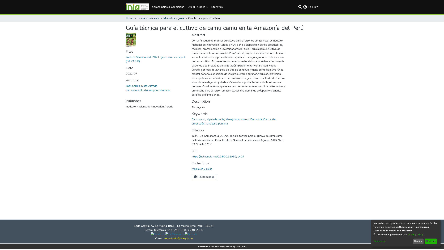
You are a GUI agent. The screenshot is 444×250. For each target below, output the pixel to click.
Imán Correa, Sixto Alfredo (141, 86)
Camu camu (198, 119)
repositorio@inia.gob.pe (178, 238)
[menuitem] (198, 7)
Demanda (256, 119)
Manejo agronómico (237, 119)
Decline (418, 241)
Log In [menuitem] (312, 7)
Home (129, 18)
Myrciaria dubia (215, 119)
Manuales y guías (173, 18)
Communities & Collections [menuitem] (168, 7)
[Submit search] (300, 7)
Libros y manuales (148, 18)
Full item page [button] (206, 177)
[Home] (137, 6)
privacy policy (415, 234)
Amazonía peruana (217, 124)
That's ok (431, 241)
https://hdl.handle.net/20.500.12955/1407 (218, 157)
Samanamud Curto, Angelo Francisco (148, 90)
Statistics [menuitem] (217, 7)
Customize (379, 241)
